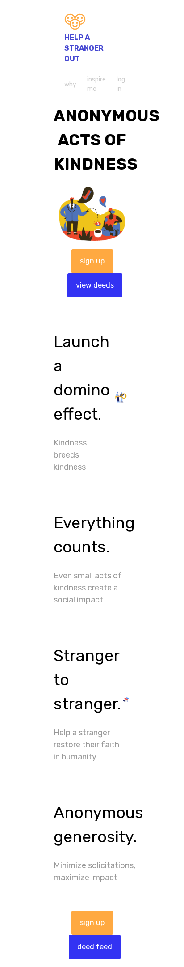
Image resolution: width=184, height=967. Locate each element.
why (70, 84)
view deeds (95, 285)
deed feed (94, 946)
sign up (92, 261)
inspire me (96, 84)
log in (121, 84)
